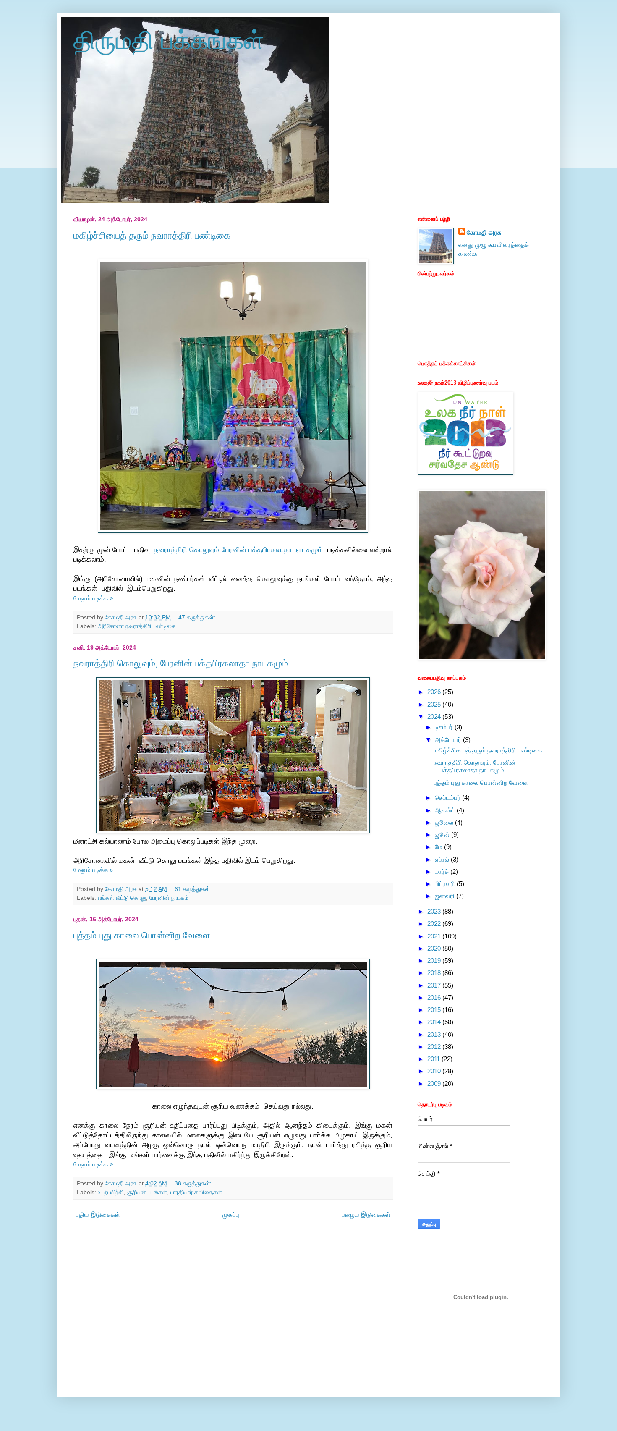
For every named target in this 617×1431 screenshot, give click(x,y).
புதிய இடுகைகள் (98, 1214)
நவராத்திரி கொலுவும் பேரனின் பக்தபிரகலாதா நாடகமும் (239, 549)
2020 (434, 948)
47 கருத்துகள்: (197, 617)
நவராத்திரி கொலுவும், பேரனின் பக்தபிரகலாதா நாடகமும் (180, 663)
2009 (434, 1083)
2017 (434, 985)
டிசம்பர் (445, 727)
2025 (434, 704)
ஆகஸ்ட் (446, 810)
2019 (434, 960)
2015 (434, 1009)
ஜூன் (443, 834)
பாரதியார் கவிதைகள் (196, 1192)
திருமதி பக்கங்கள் (168, 40)
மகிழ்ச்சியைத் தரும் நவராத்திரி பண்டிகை (151, 235)
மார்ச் (442, 871)
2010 (434, 1071)
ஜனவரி (445, 895)
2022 (434, 923)
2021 (434, 936)
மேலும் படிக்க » (93, 598)
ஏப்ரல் (443, 859)
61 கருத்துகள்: (194, 889)
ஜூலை (445, 822)
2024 (434, 716)
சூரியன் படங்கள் (147, 1192)
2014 (434, 1021)
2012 (434, 1046)
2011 (434, 1058)
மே (439, 846)
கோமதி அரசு (484, 232)
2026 (434, 691)
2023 (434, 911)
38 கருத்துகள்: (194, 1183)
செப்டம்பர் (448, 797)
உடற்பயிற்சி (110, 1192)
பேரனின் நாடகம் (168, 898)
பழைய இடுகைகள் (366, 1214)
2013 (434, 1034)
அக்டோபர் (449, 739)
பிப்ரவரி (446, 883)
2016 (434, 997)
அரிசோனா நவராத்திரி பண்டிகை (137, 626)
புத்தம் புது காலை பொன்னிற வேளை (141, 935)
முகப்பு (230, 1214)
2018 (434, 972)
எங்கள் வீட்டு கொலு (122, 898)
